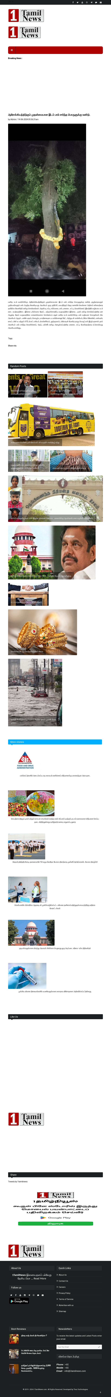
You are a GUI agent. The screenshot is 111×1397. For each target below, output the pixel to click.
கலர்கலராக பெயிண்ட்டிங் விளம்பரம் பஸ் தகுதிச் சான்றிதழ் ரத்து (35, 442)
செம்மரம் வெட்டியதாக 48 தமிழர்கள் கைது (69, 468)
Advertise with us (66, 1305)
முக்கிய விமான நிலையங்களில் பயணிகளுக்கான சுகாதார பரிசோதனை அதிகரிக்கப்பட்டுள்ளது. (55, 991)
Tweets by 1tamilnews (17, 1182)
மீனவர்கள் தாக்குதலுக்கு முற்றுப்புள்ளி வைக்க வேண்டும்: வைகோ (25, 392)
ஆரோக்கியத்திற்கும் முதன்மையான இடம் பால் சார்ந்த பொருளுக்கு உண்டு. (49, 114)
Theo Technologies (81, 1389)
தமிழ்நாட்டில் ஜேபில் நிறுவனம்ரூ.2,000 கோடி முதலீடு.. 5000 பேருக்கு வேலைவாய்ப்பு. (36, 1368)
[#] (55, 1119)
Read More (40, 1278)
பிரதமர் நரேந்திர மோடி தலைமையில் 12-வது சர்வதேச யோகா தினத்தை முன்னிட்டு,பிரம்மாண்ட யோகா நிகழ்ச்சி (55, 862)
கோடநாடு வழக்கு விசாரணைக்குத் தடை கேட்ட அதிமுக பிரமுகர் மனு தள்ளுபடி (41, 576)
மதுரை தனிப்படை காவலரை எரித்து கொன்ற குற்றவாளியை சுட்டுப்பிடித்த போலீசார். (28, 466)
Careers (62, 1287)
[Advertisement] (55, 92)
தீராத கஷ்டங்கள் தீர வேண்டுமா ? (34, 1335)
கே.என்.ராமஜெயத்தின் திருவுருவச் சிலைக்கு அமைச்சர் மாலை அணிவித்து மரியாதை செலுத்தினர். (64, 390)
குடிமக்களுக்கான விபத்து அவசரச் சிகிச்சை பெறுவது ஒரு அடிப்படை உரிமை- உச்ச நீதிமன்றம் (55, 948)
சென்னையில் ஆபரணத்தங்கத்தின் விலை (27, 651)
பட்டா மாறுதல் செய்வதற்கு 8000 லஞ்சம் (26, 602)
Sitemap (62, 1311)
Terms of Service (65, 1299)
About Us (62, 1275)
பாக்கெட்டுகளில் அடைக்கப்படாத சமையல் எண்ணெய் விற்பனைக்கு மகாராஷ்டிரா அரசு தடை (55, 776)
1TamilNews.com (40, 1389)
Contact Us (63, 1281)
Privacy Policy (64, 1293)
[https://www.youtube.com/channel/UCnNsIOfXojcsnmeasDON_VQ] (55, 32)
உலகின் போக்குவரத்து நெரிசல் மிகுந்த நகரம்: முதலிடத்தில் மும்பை (33, 721)
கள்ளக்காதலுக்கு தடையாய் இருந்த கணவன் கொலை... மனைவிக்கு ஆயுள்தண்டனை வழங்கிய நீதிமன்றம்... (52, 518)
